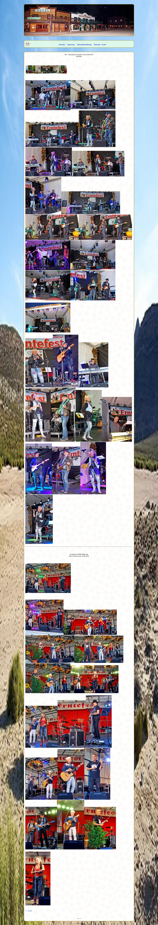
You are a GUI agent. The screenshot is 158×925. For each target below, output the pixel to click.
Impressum (71, 44)
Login (83, 923)
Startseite (62, 44)
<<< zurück (28, 911)
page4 (80, 923)
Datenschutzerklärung (84, 44)
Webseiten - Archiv (100, 44)
